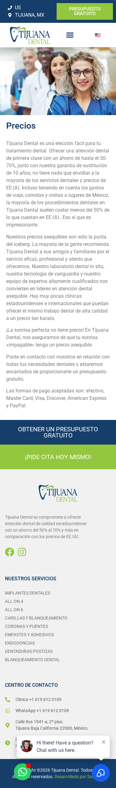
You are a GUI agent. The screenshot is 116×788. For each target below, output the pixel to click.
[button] (70, 35)
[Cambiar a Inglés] (98, 35)
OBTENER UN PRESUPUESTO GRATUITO (58, 432)
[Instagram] (22, 552)
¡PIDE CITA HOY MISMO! (58, 457)
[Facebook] (9, 552)
